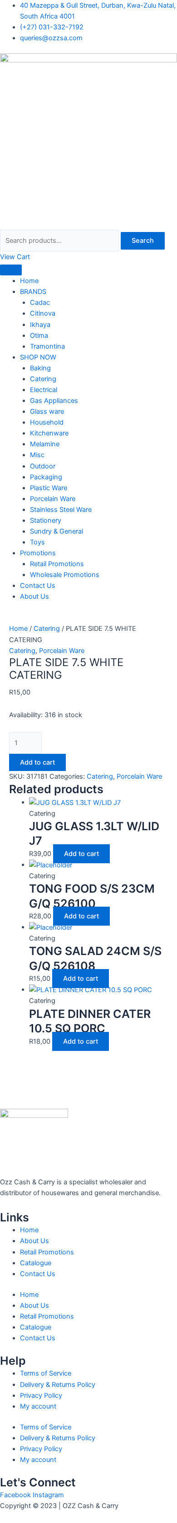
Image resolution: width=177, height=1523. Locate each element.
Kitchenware (49, 433)
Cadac (40, 302)
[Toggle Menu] (11, 270)
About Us (34, 596)
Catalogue (35, 1263)
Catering (43, 379)
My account (38, 1406)
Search (143, 240)
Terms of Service (45, 1373)
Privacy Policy (41, 1395)
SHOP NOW (38, 357)
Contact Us (37, 586)
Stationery (45, 520)
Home (29, 281)
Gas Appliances (54, 401)
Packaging (46, 477)
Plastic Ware (48, 488)
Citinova (42, 313)
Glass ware (47, 411)
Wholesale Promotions (64, 575)
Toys (37, 542)
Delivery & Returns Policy (57, 1385)
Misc (37, 455)
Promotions (38, 553)
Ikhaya (40, 325)
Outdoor (42, 466)
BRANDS (33, 292)
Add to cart (37, 762)
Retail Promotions (57, 564)
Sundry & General (56, 531)
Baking (40, 368)
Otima (39, 335)
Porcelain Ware (52, 499)
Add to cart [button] (81, 854)
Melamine (44, 444)
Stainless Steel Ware (61, 510)
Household (47, 422)
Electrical (43, 390)
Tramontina (47, 346)
